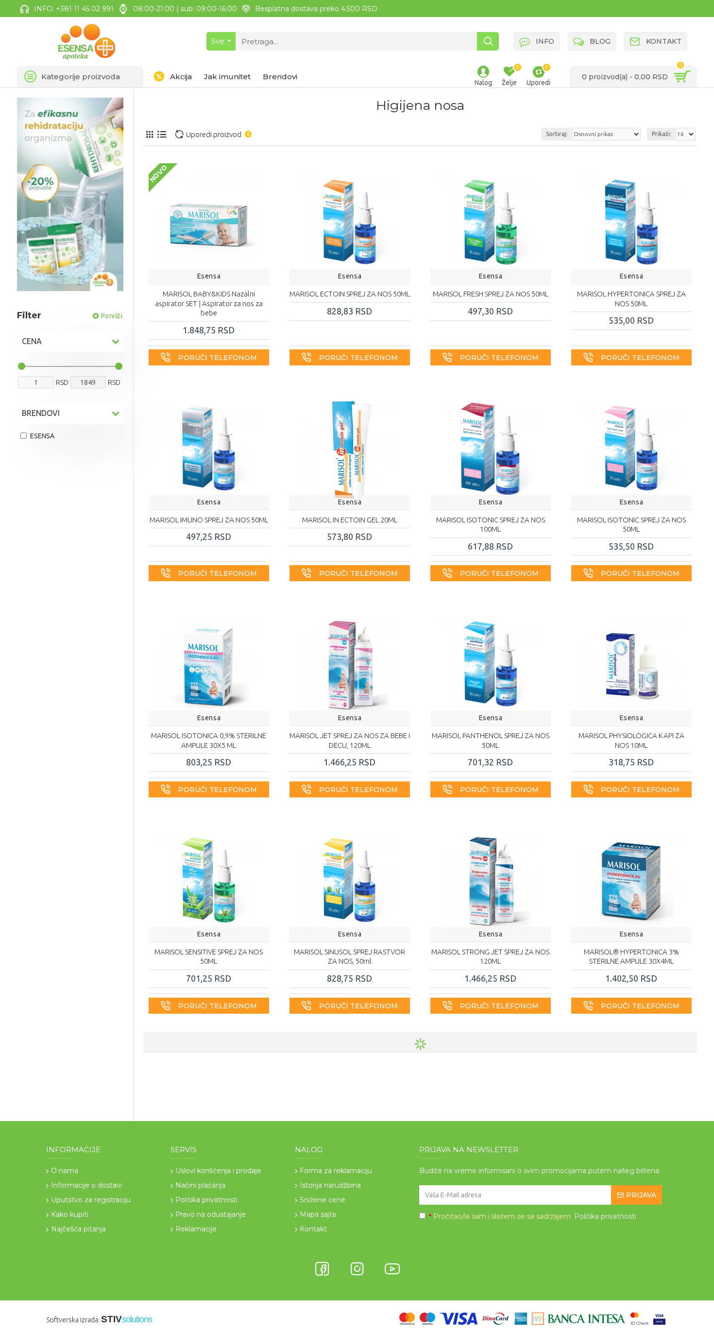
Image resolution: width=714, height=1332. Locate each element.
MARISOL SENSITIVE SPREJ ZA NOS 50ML (208, 957)
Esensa (209, 276)
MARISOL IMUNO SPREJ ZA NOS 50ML (209, 520)
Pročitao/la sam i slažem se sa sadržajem (532, 1216)
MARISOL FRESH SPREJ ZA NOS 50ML (490, 294)
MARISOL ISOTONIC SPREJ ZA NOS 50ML (631, 525)
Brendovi (41, 413)
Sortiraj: (557, 134)
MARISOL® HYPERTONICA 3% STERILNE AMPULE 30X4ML (631, 957)
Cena (32, 341)
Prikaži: (661, 134)
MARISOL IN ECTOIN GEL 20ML (349, 520)
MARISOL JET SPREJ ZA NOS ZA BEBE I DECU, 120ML (349, 740)
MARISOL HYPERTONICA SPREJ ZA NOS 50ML (631, 299)
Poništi (112, 316)
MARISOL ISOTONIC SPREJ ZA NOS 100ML (490, 525)
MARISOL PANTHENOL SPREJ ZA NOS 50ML (490, 740)
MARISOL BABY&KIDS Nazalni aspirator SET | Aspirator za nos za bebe (209, 303)
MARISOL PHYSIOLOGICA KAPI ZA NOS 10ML (631, 740)
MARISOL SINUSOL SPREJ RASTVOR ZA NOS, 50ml (349, 957)
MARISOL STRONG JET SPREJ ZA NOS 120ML (490, 957)
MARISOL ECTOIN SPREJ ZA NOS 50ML (349, 294)
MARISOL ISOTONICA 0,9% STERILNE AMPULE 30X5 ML (208, 740)
